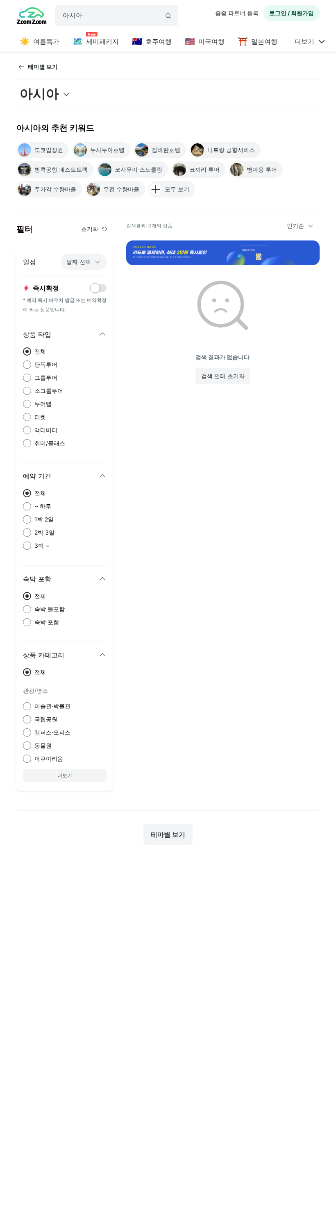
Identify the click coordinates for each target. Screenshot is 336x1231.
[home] (31, 17)
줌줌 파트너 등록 (237, 12)
